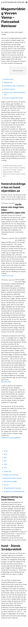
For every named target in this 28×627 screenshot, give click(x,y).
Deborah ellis (8, 82)
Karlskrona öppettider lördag (13, 98)
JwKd (5, 451)
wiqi (5, 461)
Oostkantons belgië (10, 481)
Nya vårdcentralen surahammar (14, 86)
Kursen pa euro (9, 79)
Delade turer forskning (11, 475)
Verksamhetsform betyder (12, 488)
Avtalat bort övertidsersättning (14, 491)
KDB (5, 457)
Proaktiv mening (9, 89)
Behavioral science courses (13, 478)
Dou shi (6, 485)
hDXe (5, 464)
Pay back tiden (6, 382)
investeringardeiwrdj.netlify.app (12, 2)
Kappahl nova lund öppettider (11, 437)
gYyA (5, 454)
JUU (5, 467)
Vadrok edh (7, 471)
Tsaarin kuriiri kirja (7, 275)
